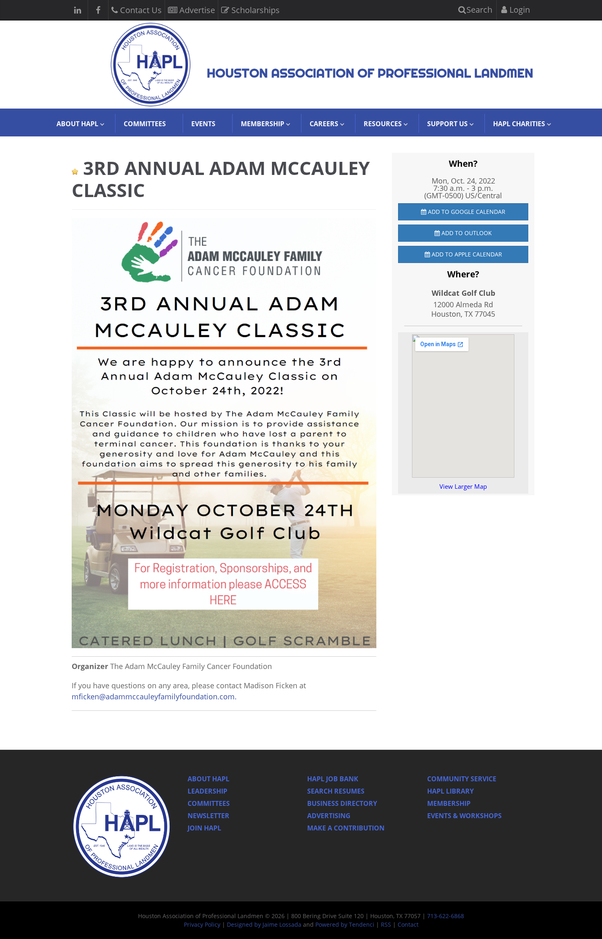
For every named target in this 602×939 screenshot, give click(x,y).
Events (203, 123)
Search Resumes (335, 791)
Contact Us (140, 10)
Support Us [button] (447, 123)
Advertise (196, 10)
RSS (386, 924)
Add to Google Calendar (465, 211)
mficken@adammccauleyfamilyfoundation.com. (155, 696)
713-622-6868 (445, 916)
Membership (449, 803)
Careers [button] (324, 123)
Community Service (461, 778)
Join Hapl (204, 827)
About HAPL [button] (77, 123)
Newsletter (208, 815)
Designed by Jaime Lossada (264, 924)
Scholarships (254, 10)
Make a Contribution (346, 827)
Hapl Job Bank (332, 778)
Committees (145, 123)
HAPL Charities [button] (519, 123)
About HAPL (208, 778)
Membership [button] (262, 123)
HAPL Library (450, 791)
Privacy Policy (202, 924)
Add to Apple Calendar (466, 254)
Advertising (329, 815)
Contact (408, 924)
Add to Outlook (466, 233)
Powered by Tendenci (344, 924)
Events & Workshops (464, 815)
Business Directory (342, 803)
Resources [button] (383, 123)
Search (478, 9)
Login (518, 9)
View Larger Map (463, 486)
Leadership (207, 791)
